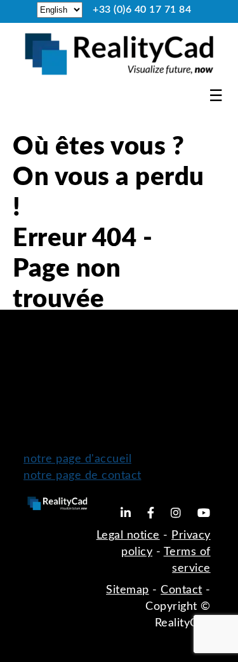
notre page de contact (82, 475)
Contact (181, 590)
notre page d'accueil (77, 459)
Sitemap (127, 590)
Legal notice (128, 535)
